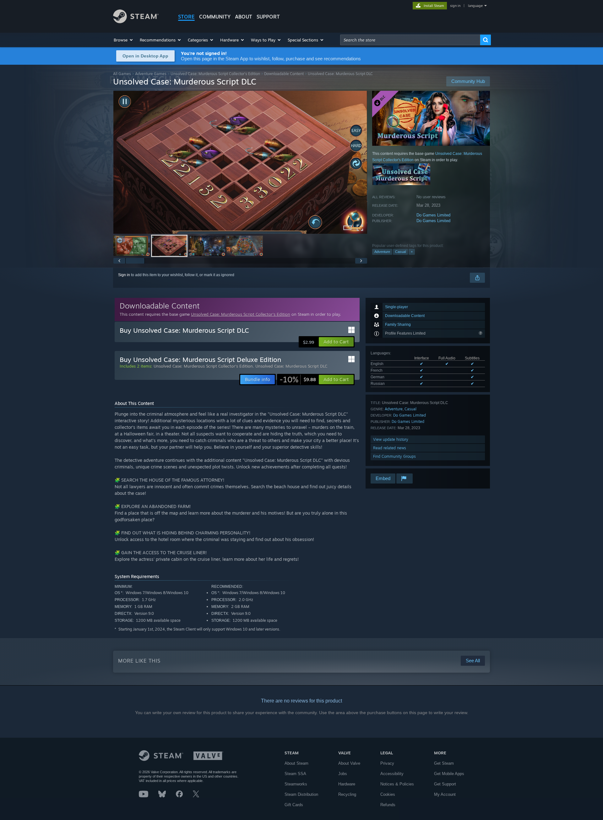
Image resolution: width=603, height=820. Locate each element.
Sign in (124, 275)
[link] (298, 379)
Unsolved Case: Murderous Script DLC (291, 366)
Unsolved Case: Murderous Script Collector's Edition (215, 73)
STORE (186, 17)
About (243, 17)
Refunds (387, 804)
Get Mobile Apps (449, 773)
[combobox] (410, 40)
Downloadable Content (284, 73)
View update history (390, 439)
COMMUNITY (215, 17)
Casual (400, 252)
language (475, 5)
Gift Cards (294, 804)
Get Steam (444, 763)
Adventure (382, 252)
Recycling (347, 794)
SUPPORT (268, 17)
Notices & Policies (397, 784)
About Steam (296, 763)
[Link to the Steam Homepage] (136, 21)
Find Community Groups (394, 456)
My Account (445, 794)
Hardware (346, 784)
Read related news (389, 448)
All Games (122, 73)
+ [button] (412, 252)
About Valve (349, 763)
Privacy (387, 763)
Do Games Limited (433, 215)
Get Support (445, 784)
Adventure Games (150, 73)
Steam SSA (295, 773)
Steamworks (296, 784)
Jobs (342, 773)
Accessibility (392, 773)
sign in (455, 5)
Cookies (387, 794)
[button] (124, 40)
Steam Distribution (301, 794)
